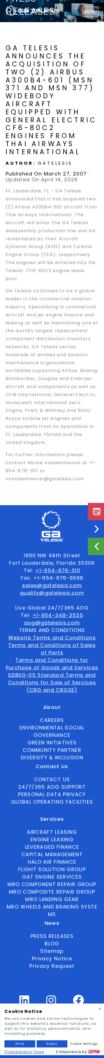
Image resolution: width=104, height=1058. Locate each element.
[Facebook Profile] (78, 1002)
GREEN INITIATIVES (52, 742)
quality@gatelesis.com (52, 592)
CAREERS (52, 720)
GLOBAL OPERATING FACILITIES (52, 801)
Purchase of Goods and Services (52, 667)
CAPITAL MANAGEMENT (52, 854)
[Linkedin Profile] (24, 1002)
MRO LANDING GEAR (52, 899)
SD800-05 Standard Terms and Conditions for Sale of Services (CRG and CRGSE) (52, 682)
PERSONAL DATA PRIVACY (52, 794)
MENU (90, 12)
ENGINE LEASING (52, 839)
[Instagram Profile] (51, 1002)
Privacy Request (51, 965)
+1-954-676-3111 (57, 570)
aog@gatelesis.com (52, 622)
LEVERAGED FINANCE (52, 846)
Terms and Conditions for (52, 660)
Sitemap (52, 951)
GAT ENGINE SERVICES (52, 876)
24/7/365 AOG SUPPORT (52, 786)
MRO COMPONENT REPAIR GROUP (51, 884)
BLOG (52, 943)
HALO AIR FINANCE (52, 861)
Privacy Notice (52, 958)
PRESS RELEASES (52, 936)
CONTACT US (52, 779)
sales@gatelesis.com (52, 585)
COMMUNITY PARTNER (52, 750)
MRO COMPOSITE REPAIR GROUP (52, 891)
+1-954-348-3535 (57, 615)
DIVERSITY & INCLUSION (52, 757)
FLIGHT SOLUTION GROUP (52, 869)
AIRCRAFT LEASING (52, 832)
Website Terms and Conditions (52, 637)
